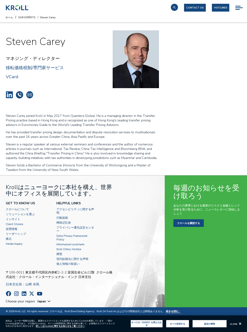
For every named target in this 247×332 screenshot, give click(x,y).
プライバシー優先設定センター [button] (75, 229)
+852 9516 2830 (19, 94)
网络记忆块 (63, 223)
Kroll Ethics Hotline (68, 249)
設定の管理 (209, 323)
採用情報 (11, 229)
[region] (123, 323)
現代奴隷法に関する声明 (72, 259)
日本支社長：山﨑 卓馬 (22, 284)
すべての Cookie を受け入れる (146, 323)
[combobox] (44, 301)
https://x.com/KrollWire (31, 294)
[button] (174, 7)
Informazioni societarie (70, 244)
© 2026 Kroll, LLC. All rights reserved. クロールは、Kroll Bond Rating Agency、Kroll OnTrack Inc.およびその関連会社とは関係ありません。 (93, 311)
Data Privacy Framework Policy (72, 237)
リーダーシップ (16, 234)
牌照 (59, 254)
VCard (12, 77)
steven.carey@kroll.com (29, 94)
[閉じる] (240, 323)
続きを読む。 (173, 311)
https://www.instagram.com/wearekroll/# (16, 293)
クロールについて (17, 209)
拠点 (9, 239)
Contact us (195, 7)
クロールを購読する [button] (188, 223)
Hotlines (220, 7)
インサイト (13, 219)
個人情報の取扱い (68, 264)
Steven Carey (9, 94)
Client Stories (14, 224)
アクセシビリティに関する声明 (75, 211)
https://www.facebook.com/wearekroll (8, 293)
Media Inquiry (14, 244)
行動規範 (62, 218)
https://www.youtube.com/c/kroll (39, 294)
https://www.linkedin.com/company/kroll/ (24, 293)
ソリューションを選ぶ (20, 214)
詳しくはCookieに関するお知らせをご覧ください (60, 326)
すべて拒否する (177, 323)
